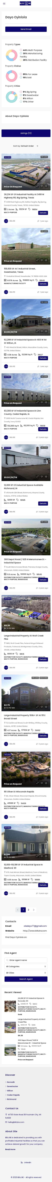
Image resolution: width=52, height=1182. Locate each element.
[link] (26, 172)
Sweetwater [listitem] (12, 1086)
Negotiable (43, 598)
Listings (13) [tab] (26, 133)
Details (43, 212)
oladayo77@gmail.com (35, 926)
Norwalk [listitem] (11, 1082)
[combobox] (29, 146)
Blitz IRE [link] (12, 221)
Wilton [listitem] (10, 1090)
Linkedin (27, 1162)
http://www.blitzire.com (35, 930)
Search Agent (26, 979)
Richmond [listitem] (11, 1099)
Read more (10, 1149)
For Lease (44, 157)
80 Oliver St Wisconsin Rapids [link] (19, 791)
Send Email (26, 29)
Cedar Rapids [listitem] (13, 1095)
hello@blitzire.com (16, 1122)
